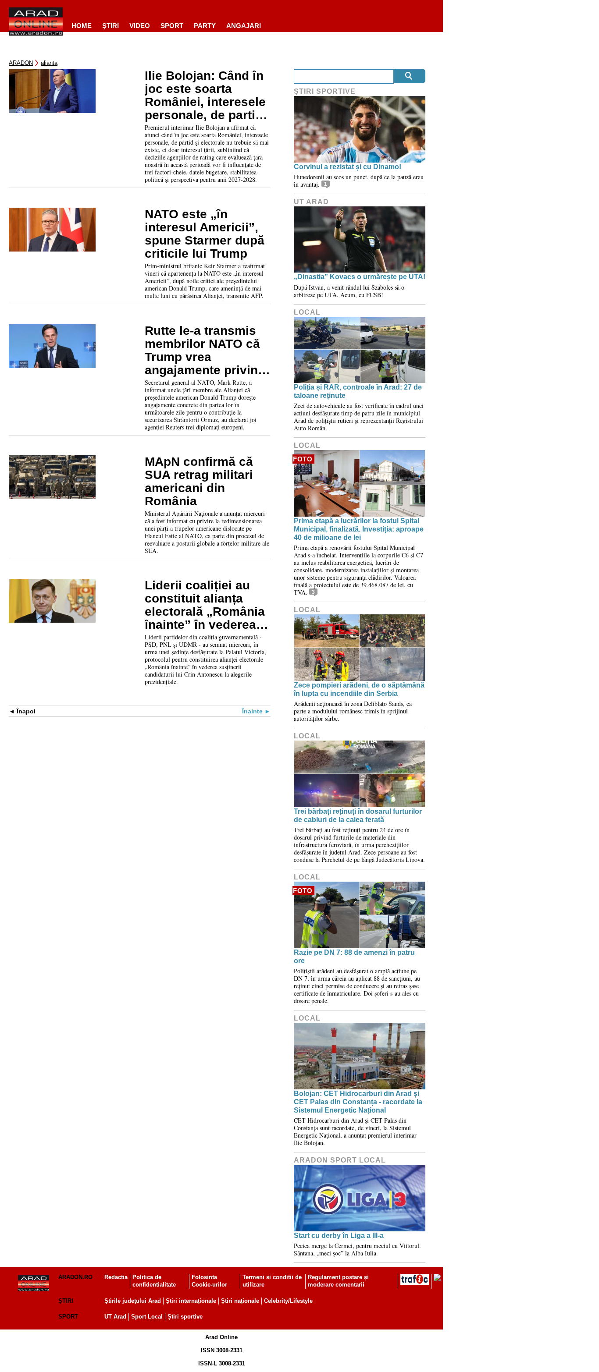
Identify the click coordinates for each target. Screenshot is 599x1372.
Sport (171, 25)
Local (307, 312)
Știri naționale (240, 1301)
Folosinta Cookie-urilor (209, 1281)
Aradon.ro (75, 1277)
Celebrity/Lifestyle (288, 1301)
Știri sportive (185, 1316)
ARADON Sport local (340, 1160)
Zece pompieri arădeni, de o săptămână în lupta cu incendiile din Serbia (359, 689)
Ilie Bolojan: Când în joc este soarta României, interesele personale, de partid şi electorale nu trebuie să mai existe (206, 95)
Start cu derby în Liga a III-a (339, 1235)
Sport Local (147, 1316)
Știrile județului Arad (132, 1301)
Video (139, 25)
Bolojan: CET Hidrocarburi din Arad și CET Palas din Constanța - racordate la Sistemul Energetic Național (358, 1102)
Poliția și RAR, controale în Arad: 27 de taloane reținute (358, 391)
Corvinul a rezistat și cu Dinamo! (347, 166)
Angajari (243, 25)
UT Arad (311, 202)
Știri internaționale (191, 1301)
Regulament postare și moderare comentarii (338, 1281)
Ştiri (110, 25)
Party (205, 25)
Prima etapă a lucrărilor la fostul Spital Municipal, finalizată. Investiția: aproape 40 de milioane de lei (359, 529)
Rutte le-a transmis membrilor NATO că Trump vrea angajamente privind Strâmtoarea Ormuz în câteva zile (205, 350)
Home (81, 25)
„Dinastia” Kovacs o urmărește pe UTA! (359, 276)
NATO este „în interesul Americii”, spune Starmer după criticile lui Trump (204, 234)
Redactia (116, 1277)
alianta (49, 63)
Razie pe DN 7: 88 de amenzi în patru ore (354, 956)
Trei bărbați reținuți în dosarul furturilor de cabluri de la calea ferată (358, 815)
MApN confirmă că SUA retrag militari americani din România (199, 481)
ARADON (21, 63)
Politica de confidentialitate (154, 1281)
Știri (65, 1301)
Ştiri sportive (325, 91)
